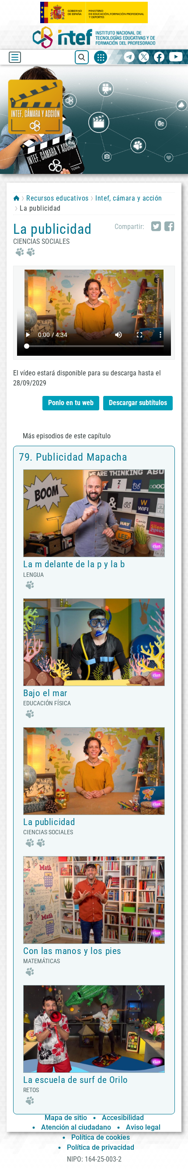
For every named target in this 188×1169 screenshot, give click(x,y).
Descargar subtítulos (141, 401)
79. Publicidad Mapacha (73, 457)
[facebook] (158, 57)
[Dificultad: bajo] (28, 584)
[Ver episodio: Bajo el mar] (94, 642)
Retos (31, 1089)
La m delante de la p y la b (74, 564)
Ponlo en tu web (71, 403)
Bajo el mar (45, 693)
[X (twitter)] (144, 57)
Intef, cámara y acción (128, 198)
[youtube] (176, 57)
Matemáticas (41, 960)
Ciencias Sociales (41, 241)
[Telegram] (129, 57)
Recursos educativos (57, 198)
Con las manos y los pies (72, 951)
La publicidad (49, 822)
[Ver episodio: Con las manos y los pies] (94, 899)
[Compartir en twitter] (156, 227)
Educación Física (47, 703)
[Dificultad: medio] (24, 251)
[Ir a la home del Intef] (94, 37)
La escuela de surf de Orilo (75, 1080)
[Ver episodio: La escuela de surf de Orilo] (94, 1028)
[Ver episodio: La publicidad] (94, 771)
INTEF (16, 198)
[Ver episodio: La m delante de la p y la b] (94, 513)
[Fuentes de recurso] (100, 57)
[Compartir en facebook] (169, 227)
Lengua (33, 574)
